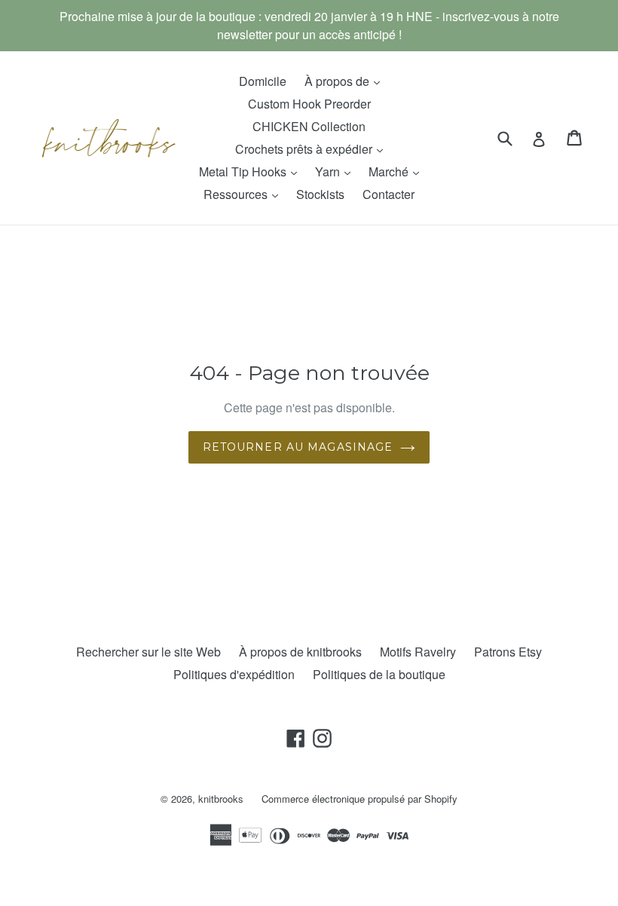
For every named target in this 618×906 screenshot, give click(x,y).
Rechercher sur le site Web (148, 651)
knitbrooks (220, 798)
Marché (398, 171)
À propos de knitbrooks (300, 651)
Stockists (320, 194)
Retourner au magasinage (298, 447)
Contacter (389, 194)
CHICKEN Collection (309, 126)
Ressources (244, 194)
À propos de (345, 81)
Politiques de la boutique (379, 674)
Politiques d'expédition (234, 674)
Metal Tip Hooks (251, 171)
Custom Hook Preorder (309, 103)
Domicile (262, 81)
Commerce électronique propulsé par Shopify (359, 798)
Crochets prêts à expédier (312, 148)
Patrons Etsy (508, 651)
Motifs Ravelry (418, 651)
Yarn (336, 171)
